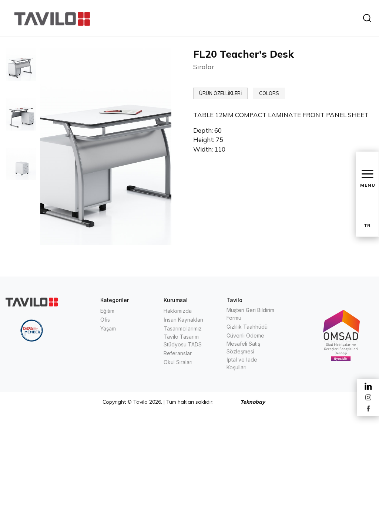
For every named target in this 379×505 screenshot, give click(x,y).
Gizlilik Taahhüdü (247, 326)
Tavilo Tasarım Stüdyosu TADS (183, 340)
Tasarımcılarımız (183, 328)
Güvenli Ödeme (245, 335)
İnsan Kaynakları (183, 319)
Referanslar (178, 353)
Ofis (105, 319)
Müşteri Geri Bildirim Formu (250, 314)
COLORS (269, 93)
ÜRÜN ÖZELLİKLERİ (220, 93)
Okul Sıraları (178, 362)
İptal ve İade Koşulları (242, 363)
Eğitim (107, 311)
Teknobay (252, 402)
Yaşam (108, 328)
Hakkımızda (178, 311)
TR (367, 225)
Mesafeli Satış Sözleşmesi (243, 347)
